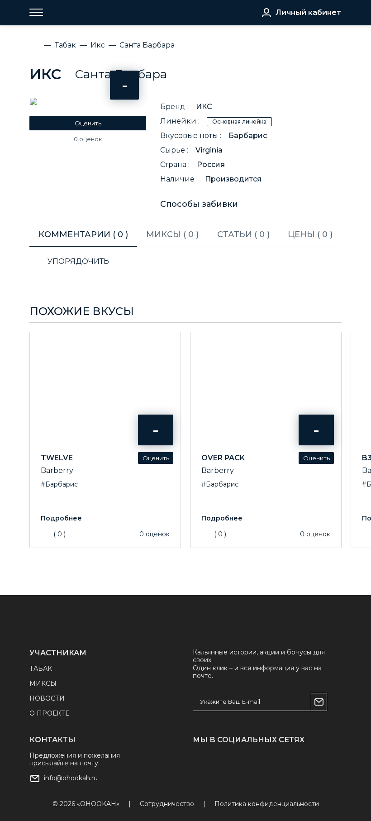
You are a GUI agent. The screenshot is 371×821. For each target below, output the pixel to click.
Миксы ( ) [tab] (172, 234)
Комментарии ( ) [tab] (83, 234)
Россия (211, 164)
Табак (40, 668)
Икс (45, 74)
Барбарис (247, 135)
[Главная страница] (65, 627)
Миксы (43, 683)
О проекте (49, 713)
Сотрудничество (167, 804)
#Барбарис (59, 484)
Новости (47, 698)
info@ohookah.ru (71, 778)
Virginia (209, 150)
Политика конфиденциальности (266, 804)
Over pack (223, 457)
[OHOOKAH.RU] (93, 12)
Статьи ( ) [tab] (243, 234)
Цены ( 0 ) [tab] (310, 234)
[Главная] (34, 45)
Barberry (57, 470)
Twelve (57, 457)
